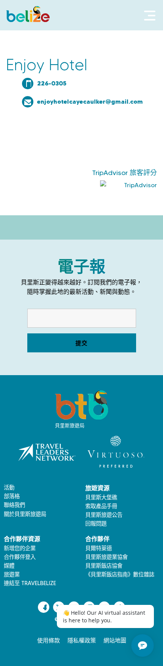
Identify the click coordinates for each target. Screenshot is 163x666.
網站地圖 (114, 640)
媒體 (9, 565)
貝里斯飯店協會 (103, 565)
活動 (9, 487)
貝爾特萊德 (98, 548)
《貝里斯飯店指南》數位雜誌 (119, 574)
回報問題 (96, 523)
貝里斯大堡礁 (101, 497)
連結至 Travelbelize (30, 583)
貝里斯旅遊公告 (103, 514)
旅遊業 (12, 574)
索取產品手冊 (101, 506)
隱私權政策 (81, 640)
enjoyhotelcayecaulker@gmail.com (90, 101)
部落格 (12, 496)
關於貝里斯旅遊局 (25, 514)
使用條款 (48, 640)
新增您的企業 (20, 548)
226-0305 (51, 83)
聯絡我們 (14, 505)
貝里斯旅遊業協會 (106, 557)
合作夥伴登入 (20, 557)
